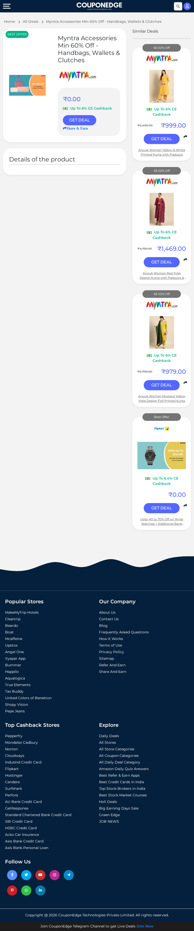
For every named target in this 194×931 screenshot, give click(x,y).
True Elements (18, 684)
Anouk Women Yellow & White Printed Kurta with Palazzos (161, 152)
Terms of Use (110, 645)
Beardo (11, 625)
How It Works (111, 638)
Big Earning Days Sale (118, 808)
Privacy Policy (111, 652)
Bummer (13, 665)
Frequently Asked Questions (124, 632)
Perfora (11, 795)
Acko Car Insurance (22, 834)
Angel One (14, 652)
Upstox (11, 645)
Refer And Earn (112, 665)
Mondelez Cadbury (21, 742)
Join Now (145, 926)
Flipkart (12, 769)
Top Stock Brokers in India (122, 788)
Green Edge (109, 815)
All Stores (107, 742)
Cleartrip (12, 619)
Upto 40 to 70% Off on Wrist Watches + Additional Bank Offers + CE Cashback (161, 521)
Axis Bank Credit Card (24, 841)
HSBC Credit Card (21, 828)
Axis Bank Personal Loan (26, 847)
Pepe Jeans (15, 711)
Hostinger (14, 775)
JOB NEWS (109, 821)
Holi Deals (108, 801)
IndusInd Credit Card (23, 762)
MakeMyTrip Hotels (22, 612)
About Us (107, 612)
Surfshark (13, 788)
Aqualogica (15, 678)
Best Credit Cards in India (121, 782)
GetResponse (16, 808)
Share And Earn (112, 671)
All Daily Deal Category (119, 762)
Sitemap (106, 658)
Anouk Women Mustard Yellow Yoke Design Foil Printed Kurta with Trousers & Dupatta (161, 398)
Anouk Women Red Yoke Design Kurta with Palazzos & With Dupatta (162, 275)
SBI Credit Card (18, 821)
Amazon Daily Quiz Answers (124, 769)
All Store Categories (116, 749)
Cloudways (14, 755)
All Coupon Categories (119, 755)
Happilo (12, 671)
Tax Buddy (14, 691)
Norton (11, 749)
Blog (103, 625)
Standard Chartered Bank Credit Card (38, 815)
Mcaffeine (13, 638)
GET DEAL (79, 120)
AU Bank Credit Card (23, 801)
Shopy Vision (16, 704)
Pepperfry (13, 736)
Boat (9, 632)
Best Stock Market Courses (123, 795)
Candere (12, 782)
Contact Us (109, 619)
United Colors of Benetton (28, 698)
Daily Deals (109, 736)
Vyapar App (15, 658)
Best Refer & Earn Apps (119, 775)
